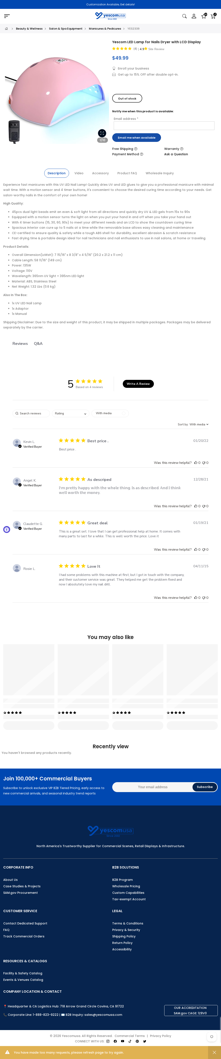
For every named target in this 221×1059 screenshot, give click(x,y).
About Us (10, 880)
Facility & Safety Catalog (22, 973)
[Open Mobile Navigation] (38, 16)
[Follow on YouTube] (122, 1041)
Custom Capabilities (128, 893)
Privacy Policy (160, 1036)
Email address (126, 119)
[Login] (194, 16)
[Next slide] (103, 93)
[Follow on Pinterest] (137, 1041)
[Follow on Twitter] (144, 1041)
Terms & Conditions (127, 923)
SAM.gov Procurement (20, 893)
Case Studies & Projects (22, 886)
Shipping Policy (124, 936)
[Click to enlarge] (102, 133)
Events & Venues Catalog (23, 980)
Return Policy (122, 943)
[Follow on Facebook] (115, 1041)
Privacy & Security (126, 930)
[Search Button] (184, 16)
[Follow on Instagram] (107, 1041)
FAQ (6, 930)
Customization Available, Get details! (110, 4)
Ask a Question (176, 154)
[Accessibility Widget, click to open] (6, 529)
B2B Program (122, 880)
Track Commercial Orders (23, 936)
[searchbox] (31, 413)
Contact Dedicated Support (25, 923)
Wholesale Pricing (126, 886)
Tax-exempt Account (129, 899)
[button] (195, 462)
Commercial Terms (130, 1036)
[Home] (6, 28)
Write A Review (138, 384)
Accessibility (122, 949)
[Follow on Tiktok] (129, 1041)
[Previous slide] (10, 93)
